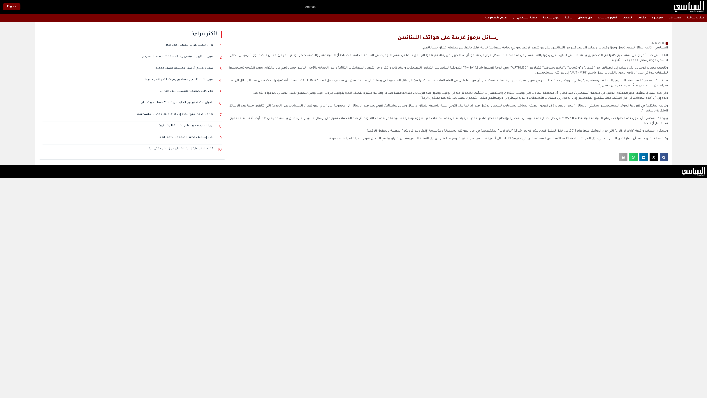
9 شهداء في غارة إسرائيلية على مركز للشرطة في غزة (181, 148)
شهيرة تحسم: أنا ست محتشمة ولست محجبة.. (184, 68)
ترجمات (627, 18)
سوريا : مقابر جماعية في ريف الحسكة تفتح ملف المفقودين (178, 56)
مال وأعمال (585, 18)
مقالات (641, 18)
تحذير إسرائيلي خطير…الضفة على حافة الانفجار (186, 137)
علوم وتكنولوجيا (496, 18)
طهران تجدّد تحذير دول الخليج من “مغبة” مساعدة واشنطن (177, 102)
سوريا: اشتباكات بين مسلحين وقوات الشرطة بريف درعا (179, 79)
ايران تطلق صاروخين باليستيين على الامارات (187, 91)
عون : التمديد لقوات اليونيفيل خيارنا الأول (189, 45)
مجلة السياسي (527, 18)
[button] (664, 157)
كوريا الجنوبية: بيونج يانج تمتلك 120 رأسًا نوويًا (186, 125)
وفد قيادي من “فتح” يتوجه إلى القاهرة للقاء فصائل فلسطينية (175, 114)
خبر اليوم (657, 18)
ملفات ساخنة (695, 18)
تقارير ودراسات (607, 18)
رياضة (568, 18)
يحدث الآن (675, 18)
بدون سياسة (550, 18)
